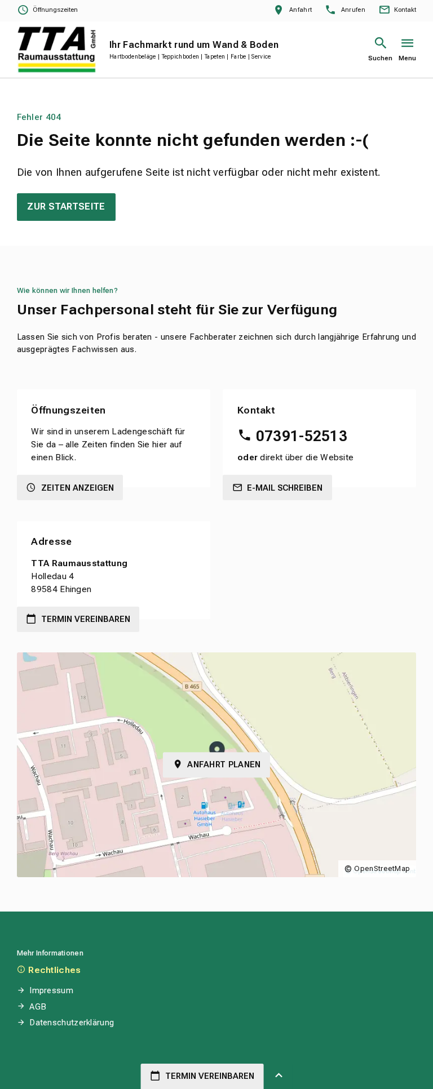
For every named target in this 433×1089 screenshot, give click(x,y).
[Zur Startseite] (57, 49)
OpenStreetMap (382, 868)
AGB (37, 1007)
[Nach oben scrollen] (279, 1076)
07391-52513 (301, 436)
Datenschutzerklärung (71, 1022)
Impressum (51, 990)
